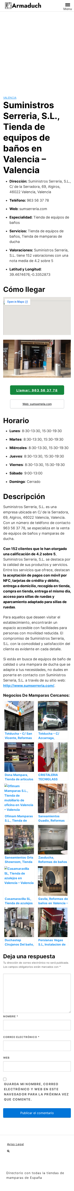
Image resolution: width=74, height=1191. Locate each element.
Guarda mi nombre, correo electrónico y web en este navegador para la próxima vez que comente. (36, 1091)
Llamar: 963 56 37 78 (37, 390)
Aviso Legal (15, 1144)
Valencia (9, 97)
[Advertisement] (37, 50)
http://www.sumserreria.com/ (28, 686)
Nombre (10, 1016)
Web (6, 1057)
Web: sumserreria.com (37, 404)
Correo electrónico (21, 1037)
